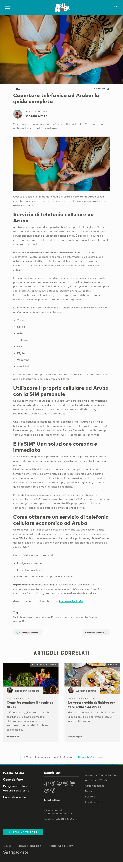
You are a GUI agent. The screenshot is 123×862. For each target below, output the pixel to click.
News (88, 791)
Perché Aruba (13, 773)
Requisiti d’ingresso (90, 756)
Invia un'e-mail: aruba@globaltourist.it (58, 812)
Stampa (90, 796)
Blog (17, 89)
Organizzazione (94, 785)
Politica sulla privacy (60, 845)
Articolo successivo (95, 632)
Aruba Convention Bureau (101, 774)
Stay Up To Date (25, 832)
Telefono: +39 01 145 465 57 (61, 818)
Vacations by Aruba (71, 601)
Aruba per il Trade (96, 780)
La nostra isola (14, 797)
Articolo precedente (28, 632)
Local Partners (94, 801)
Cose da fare (13, 779)
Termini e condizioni (29, 845)
